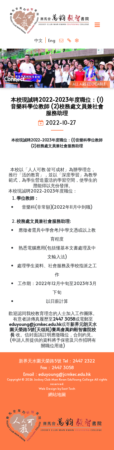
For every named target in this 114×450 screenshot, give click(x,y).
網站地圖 (57, 394)
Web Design (48, 388)
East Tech (68, 388)
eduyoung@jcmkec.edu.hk (64, 374)
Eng (51, 40)
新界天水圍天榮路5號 (40, 361)
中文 (38, 40)
